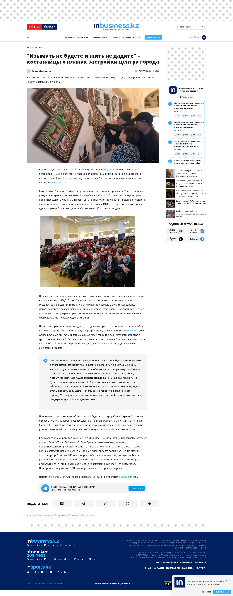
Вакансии (187, 568)
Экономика (99, 37)
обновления (130, 330)
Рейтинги (201, 568)
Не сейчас (206, 591)
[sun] (191, 37)
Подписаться (222, 591)
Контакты (158, 568)
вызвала (124, 476)
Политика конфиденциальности (114, 583)
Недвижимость (131, 37)
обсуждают (109, 169)
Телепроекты (173, 568)
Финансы (82, 37)
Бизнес (69, 37)
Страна (114, 37)
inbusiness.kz (58, 182)
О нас (148, 568)
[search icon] (203, 27)
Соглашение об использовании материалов (181, 562)
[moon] (198, 37)
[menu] (28, 37)
